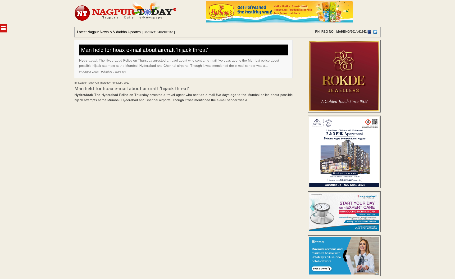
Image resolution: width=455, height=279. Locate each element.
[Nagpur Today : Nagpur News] (125, 13)
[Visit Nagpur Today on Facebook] (369, 32)
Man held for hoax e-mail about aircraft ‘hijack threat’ (144, 50)
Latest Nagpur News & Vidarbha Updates (109, 32)
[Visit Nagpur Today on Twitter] (375, 32)
